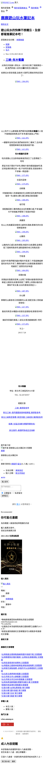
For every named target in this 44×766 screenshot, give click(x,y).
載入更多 (5, 482)
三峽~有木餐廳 (15, 59)
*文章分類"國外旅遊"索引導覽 (13, 690)
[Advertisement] (22, 106)
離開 (13, 761)
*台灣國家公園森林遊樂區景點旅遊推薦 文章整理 (21, 665)
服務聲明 (25, 734)
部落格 (8, 47)
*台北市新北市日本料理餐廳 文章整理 (16, 679)
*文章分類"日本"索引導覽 (11, 693)
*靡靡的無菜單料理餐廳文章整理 (14, 685)
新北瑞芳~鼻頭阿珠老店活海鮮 (22, 430)
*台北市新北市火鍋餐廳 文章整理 (15, 677)
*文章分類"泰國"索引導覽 (11, 696)
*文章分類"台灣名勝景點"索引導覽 (15, 688)
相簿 (7, 44)
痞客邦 (14, 464)
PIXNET (11, 731)
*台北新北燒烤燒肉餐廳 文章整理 (15, 674)
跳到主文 (4, 24)
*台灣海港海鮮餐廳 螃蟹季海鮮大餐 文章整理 (19, 682)
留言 (19, 464)
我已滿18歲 (6, 761)
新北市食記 (20, 473)
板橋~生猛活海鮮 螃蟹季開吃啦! (22, 424)
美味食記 (19, 470)
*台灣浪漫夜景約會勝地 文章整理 (15, 663)
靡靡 (3, 451)
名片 (7, 50)
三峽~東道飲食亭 (21, 408)
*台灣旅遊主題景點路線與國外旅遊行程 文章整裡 (21, 654)
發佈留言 (5, 496)
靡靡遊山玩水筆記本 (18, 18)
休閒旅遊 (20, 40)
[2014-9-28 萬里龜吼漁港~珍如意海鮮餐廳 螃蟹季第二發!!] (40, 413)
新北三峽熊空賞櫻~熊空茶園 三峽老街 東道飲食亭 (22, 417)
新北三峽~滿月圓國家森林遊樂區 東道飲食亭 (21, 413)
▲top (3, 477)
